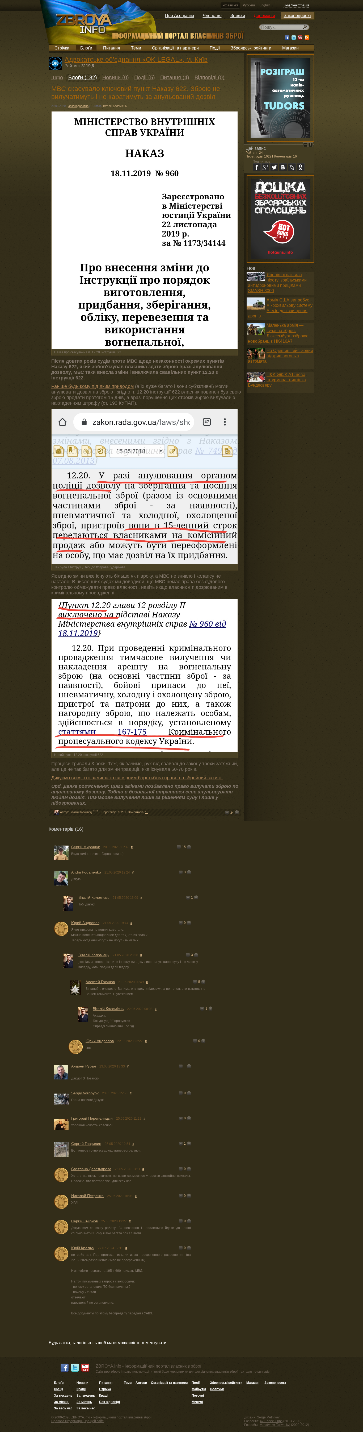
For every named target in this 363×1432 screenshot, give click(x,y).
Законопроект (297, 15)
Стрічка (61, 48)
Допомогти (264, 15)
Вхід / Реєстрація (296, 5)
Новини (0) (115, 77)
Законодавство (78, 105)
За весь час (63, 1408)
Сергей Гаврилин (86, 1143)
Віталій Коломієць (115, 105)
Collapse (305, 144)
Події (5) (144, 77)
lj (292, 167)
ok (301, 167)
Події (215, 48)
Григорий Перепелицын (92, 1118)
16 (146, 812)
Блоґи (86, 48)
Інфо (57, 77)
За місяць (61, 1402)
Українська (230, 5)
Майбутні (199, 1389)
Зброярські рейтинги (251, 48)
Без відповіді (109, 1402)
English (264, 5)
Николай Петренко (87, 1196)
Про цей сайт (93, 1421)
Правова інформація (67, 1421)
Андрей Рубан (83, 1066)
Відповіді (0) (210, 77)
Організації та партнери (175, 48)
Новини (82, 1383)
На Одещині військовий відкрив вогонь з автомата (280, 355)
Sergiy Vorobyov (85, 1093)
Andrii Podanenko (86, 872)
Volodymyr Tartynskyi (275, 1425)
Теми (136, 48)
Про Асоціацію (179, 15)
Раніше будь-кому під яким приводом (92, 386)
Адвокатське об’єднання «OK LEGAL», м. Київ (136, 59)
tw (274, 167)
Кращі (58, 1389)
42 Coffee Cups (271, 1421)
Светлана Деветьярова (91, 1169)
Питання (111, 48)
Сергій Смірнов (84, 1221)
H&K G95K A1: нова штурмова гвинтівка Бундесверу (277, 379)
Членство (212, 15)
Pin (310, 144)
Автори (141, 1383)
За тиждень (63, 1395)
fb (257, 167)
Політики (217, 1389)
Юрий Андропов (85, 923)
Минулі (197, 1402)
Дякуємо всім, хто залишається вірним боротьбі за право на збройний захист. (137, 777)
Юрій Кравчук (82, 1248)
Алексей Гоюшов (100, 982)
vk (283, 167)
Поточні (198, 1395)
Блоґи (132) (82, 77)
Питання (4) (174, 77)
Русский (249, 5)
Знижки (237, 15)
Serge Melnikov (268, 1417)
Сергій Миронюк (85, 847)
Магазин (290, 48)
